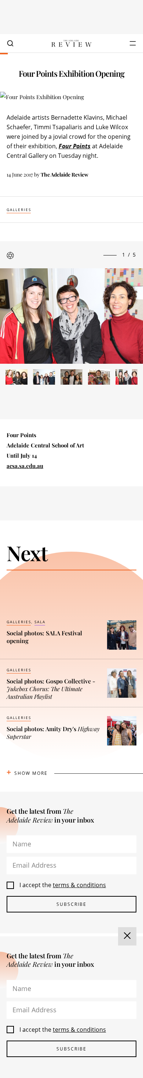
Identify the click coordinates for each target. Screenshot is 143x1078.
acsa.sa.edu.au (25, 465)
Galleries (19, 209)
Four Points (75, 146)
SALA (39, 621)
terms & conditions (79, 885)
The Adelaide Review (64, 174)
